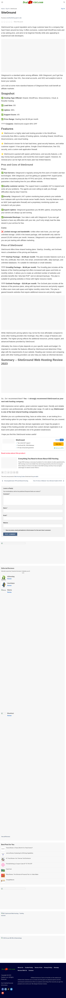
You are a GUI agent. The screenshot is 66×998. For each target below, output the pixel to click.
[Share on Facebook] (5, 472)
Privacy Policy (48, 967)
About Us (20, 967)
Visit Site (58, 444)
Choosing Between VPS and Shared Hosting (16, 481)
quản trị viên (18, 18)
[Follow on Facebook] (2, 989)
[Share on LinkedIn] (17, 472)
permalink (35, 476)
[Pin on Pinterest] (14, 472)
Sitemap (56, 967)
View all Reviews (5, 836)
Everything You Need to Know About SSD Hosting (38, 459)
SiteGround (20, 440)
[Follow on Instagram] (5, 989)
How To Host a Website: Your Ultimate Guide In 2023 (47, 481)
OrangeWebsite (10, 879)
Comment (6, 494)
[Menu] (2, 2)
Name (5, 508)
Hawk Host (9, 869)
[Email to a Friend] (11, 472)
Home (2, 8)
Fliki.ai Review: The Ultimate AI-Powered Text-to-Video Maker (22, 874)
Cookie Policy (29, 967)
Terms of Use (38, 967)
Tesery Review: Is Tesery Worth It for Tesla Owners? (19, 847)
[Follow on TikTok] (8, 989)
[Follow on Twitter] (11, 989)
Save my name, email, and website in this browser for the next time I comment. (28, 530)
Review (9, 578)
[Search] (64, 2)
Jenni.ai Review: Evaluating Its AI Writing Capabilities (19, 853)
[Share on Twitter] (8, 472)
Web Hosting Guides (19, 476)
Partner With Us (22, 970)
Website (5, 522)
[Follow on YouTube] (2, 993)
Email (5, 515)
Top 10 (7, 8)
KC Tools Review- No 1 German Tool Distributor (18, 858)
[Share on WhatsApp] (2, 472)
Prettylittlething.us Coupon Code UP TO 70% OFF (19, 863)
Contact (31, 970)
